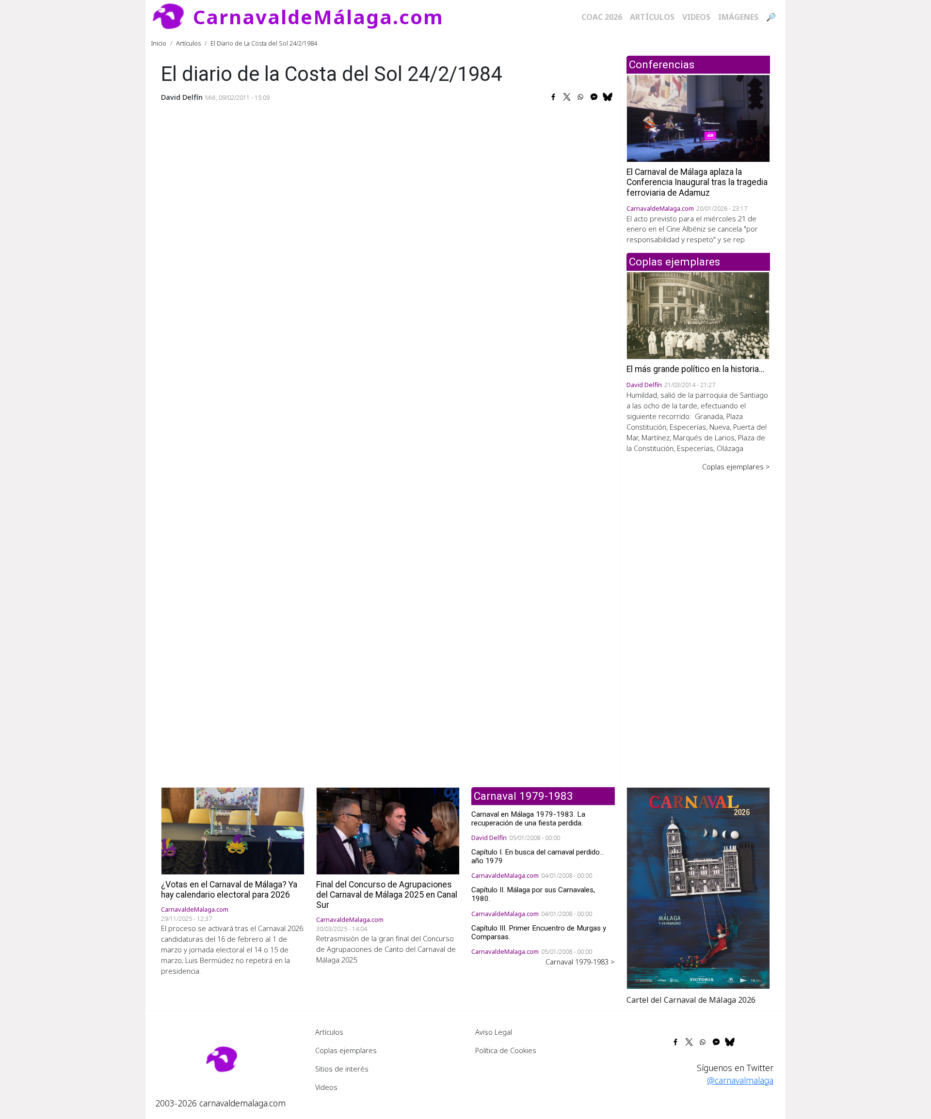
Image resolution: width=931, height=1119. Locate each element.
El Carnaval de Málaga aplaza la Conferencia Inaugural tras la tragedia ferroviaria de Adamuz (697, 182)
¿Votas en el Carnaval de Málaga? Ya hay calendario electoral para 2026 (229, 890)
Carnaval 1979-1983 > (580, 961)
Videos (696, 17)
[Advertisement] (698, 622)
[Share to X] (567, 97)
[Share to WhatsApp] (580, 97)
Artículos (652, 17)
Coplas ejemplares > (736, 466)
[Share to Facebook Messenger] (594, 97)
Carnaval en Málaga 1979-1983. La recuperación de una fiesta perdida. (528, 818)
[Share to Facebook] (553, 97)
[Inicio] (172, 16)
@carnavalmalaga (740, 1080)
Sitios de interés (342, 1068)
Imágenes (738, 17)
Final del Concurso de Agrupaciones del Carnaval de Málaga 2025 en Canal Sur (386, 895)
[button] (698, 887)
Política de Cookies (505, 1050)
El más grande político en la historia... (695, 369)
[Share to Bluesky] (607, 97)
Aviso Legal (493, 1032)
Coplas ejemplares (346, 1050)
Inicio (158, 43)
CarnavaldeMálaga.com (318, 16)
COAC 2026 (601, 17)
